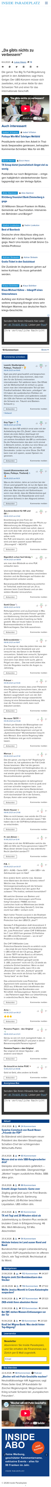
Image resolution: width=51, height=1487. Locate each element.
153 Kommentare (30, 1273)
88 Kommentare (28, 1185)
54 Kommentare (28, 1238)
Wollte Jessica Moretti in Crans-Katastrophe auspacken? (25, 1291)
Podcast (38, 1373)
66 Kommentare (22, 1373)
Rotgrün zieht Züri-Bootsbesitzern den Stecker (22, 1279)
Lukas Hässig (20, 62)
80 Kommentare (28, 1212)
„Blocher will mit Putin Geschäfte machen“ (25, 1377)
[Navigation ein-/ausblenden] (46, 3)
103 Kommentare (30, 1308)
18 (31, 62)
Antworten (10, 409)
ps (17, 1273)
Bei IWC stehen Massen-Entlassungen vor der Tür (24, 1313)
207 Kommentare (30, 1298)
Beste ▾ (45, 350)
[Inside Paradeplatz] (21, 3)
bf (16, 1155)
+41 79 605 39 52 (17, 324)
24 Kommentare (28, 1126)
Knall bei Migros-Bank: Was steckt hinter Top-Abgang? (23, 1326)
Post (43, 324)
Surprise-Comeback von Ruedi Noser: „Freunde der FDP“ (21, 1131)
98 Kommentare (29, 1321)
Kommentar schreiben (14, 357)
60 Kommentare (28, 1155)
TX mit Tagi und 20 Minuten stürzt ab (21, 1216)
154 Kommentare (30, 1286)
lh (16, 1126)
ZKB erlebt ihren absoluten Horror (20, 1302)
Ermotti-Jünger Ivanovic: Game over (21, 1189)
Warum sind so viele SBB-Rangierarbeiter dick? (24, 1161)
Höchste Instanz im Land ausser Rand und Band (24, 1244)
